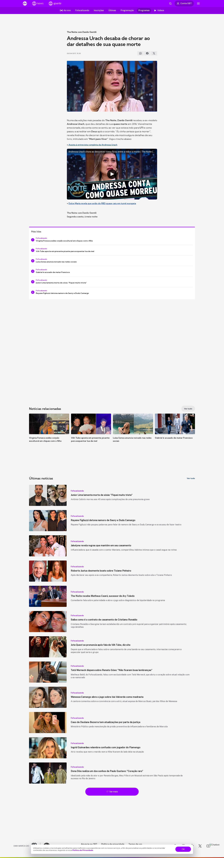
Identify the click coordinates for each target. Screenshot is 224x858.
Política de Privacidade (82, 850)
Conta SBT (186, 3)
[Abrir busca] (170, 3)
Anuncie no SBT (89, 844)
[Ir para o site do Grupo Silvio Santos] (27, 846)
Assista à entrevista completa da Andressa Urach (92, 144)
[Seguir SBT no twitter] (200, 846)
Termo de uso (135, 844)
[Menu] (198, 3)
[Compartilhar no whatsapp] (140, 53)
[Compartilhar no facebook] (147, 53)
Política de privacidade (112, 844)
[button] (49, 432)
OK (183, 849)
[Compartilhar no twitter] (154, 53)
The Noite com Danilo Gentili (81, 32)
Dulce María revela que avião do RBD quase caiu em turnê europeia (102, 203)
